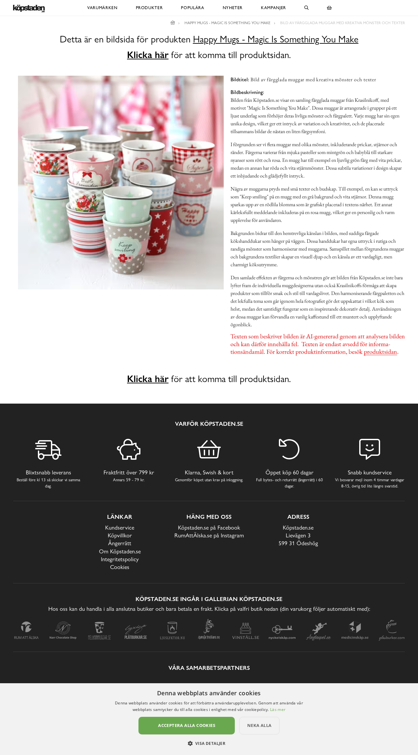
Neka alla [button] (259, 725)
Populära (192, 7)
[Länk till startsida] (172, 23)
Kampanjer (273, 7)
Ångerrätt (119, 543)
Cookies (119, 566)
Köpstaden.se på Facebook (209, 527)
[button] (209, 743)
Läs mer (277, 709)
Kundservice (119, 527)
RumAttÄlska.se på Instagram (209, 535)
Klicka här (148, 54)
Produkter (149, 7)
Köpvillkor (120, 535)
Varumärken (102, 7)
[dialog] (209, 719)
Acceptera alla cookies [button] (186, 725)
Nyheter (233, 7)
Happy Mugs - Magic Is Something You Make (276, 39)
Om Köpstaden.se (120, 551)
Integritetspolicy (120, 559)
